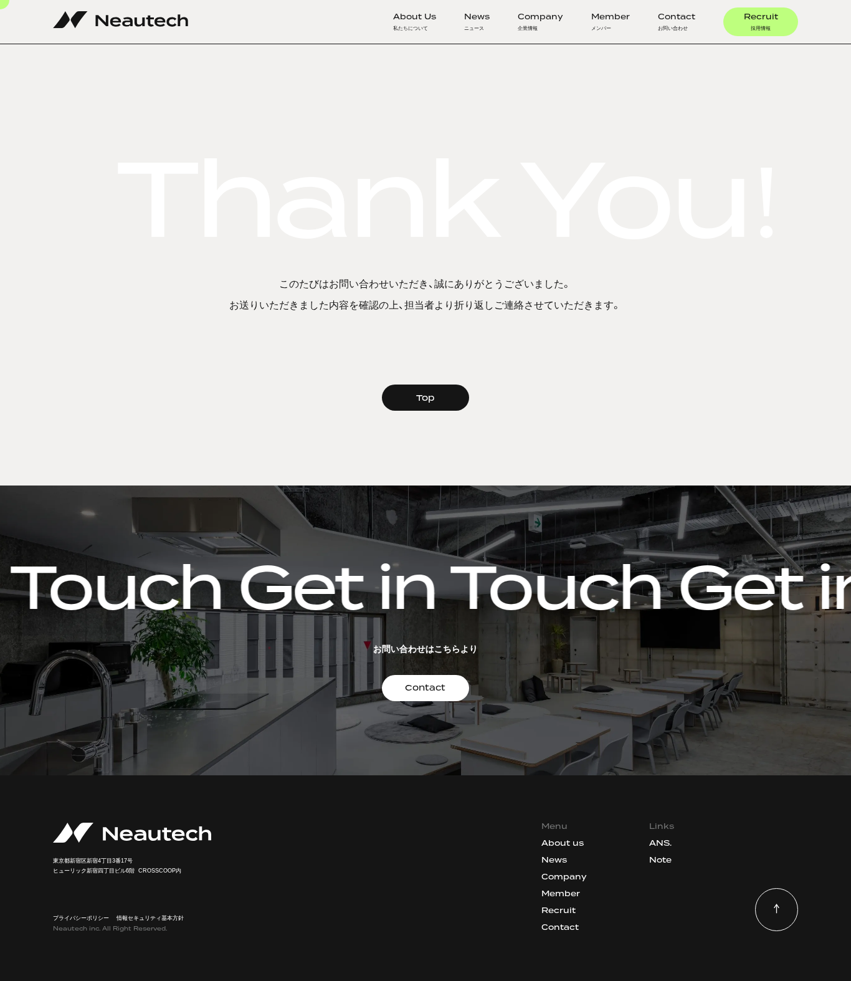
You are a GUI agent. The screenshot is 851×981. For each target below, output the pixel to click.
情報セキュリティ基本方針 (150, 918)
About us (562, 843)
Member (610, 21)
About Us (414, 21)
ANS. (660, 843)
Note (660, 859)
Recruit (761, 21)
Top (425, 398)
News (477, 21)
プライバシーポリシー (81, 918)
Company (540, 21)
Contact (676, 21)
